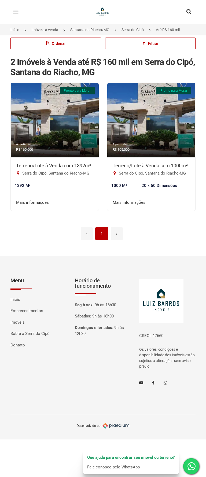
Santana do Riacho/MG (89, 30)
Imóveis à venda (44, 30)
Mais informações (32, 202)
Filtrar (153, 43)
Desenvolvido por (89, 426)
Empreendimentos (26, 310)
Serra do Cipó (133, 30)
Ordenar (59, 43)
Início (14, 30)
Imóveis (17, 322)
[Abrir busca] (188, 12)
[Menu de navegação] (17, 12)
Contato (17, 345)
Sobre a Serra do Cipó (30, 333)
